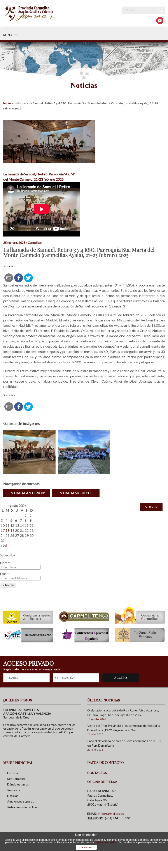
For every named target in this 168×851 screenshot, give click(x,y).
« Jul (4, 545)
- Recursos (12, 790)
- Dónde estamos (17, 784)
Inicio (7, 103)
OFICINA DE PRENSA (102, 782)
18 (7, 530)
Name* (5, 563)
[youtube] (160, 20)
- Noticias (11, 795)
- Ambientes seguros (19, 801)
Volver (151, 507)
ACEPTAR (86, 847)
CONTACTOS (97, 773)
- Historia (11, 773)
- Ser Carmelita (15, 778)
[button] (7, 35)
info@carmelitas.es (111, 813)
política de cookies (105, 842)
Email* (5, 573)
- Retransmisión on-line (21, 807)
